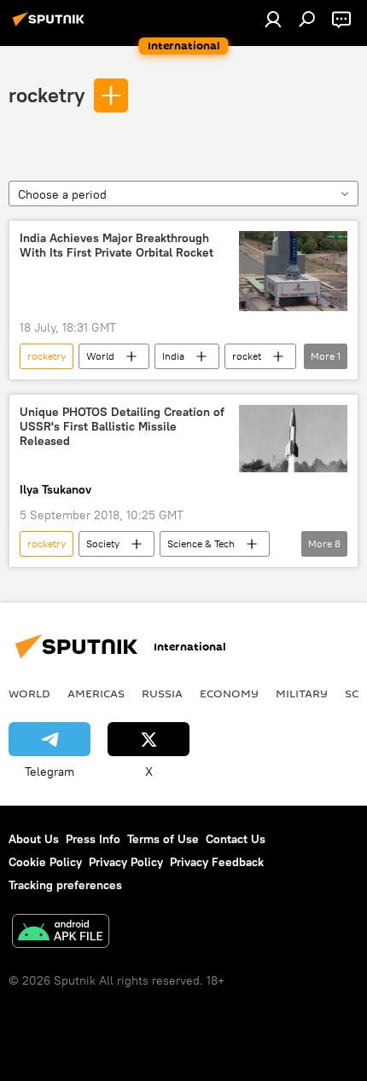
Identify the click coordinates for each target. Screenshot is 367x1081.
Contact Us (235, 839)
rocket (246, 356)
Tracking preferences (65, 885)
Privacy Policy (126, 862)
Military (302, 693)
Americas (96, 693)
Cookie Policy (45, 862)
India (173, 356)
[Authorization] (273, 19)
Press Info (93, 839)
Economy (229, 693)
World (100, 356)
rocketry (46, 94)
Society (102, 543)
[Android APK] (61, 933)
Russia (162, 693)
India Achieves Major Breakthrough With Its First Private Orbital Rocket (116, 245)
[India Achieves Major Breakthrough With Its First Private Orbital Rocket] (293, 271)
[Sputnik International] (51, 25)
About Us (34, 839)
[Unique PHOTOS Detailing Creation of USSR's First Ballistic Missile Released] (293, 438)
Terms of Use (163, 839)
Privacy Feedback (217, 862)
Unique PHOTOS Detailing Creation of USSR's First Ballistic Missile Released (122, 426)
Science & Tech (201, 543)
